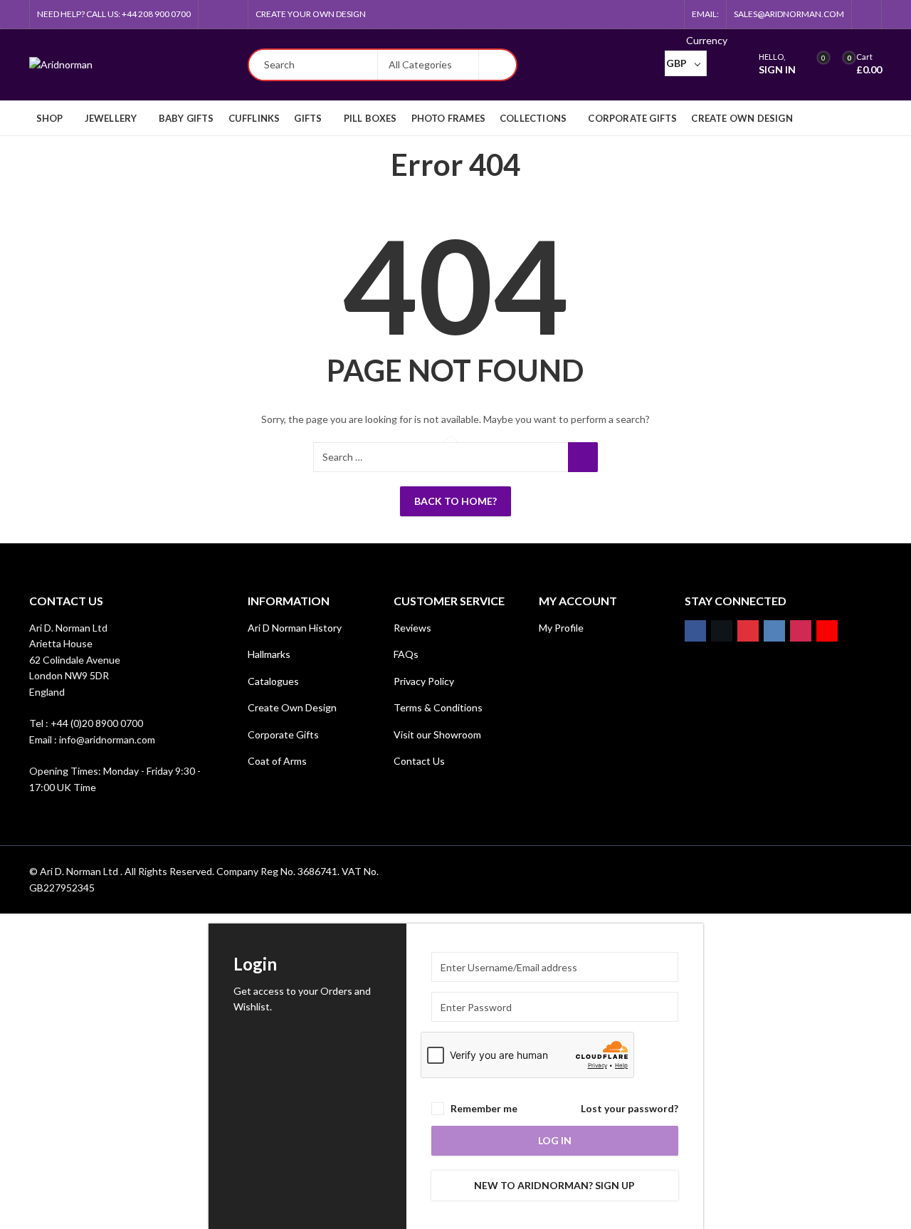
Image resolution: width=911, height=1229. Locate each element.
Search (497, 64)
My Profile (561, 628)
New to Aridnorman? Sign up (554, 1185)
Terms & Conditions (438, 707)
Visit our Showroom (437, 734)
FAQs (406, 654)
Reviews (412, 628)
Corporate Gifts (283, 734)
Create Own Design (292, 707)
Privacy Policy (424, 681)
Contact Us (419, 761)
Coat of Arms (277, 761)
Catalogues (273, 681)
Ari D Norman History (295, 628)
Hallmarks (269, 654)
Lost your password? (629, 1108)
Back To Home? (455, 501)
